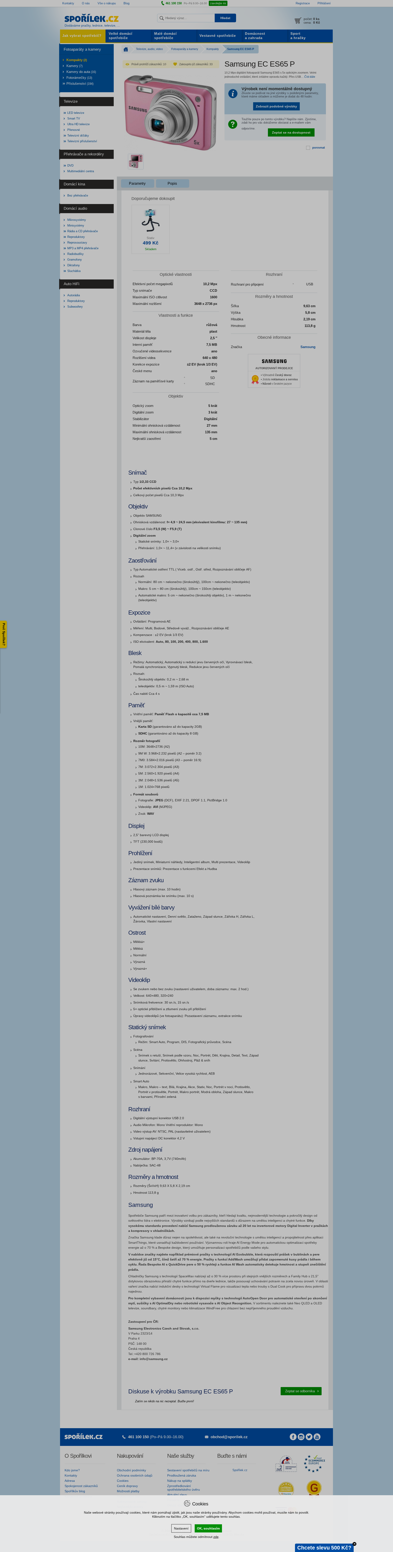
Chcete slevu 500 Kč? (324, 1548)
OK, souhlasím (208, 1528)
